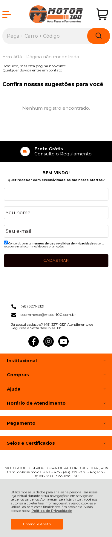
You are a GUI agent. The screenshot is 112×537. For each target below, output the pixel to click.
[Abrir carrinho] (102, 14)
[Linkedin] (78, 345)
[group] (56, 151)
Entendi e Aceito (37, 524)
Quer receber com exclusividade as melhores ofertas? (56, 180)
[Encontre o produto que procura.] (98, 36)
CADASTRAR (56, 260)
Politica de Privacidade (75, 243)
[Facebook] (33, 345)
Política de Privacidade (51, 511)
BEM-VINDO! (56, 172)
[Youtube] (63, 345)
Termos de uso (44, 243)
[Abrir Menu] (6, 14)
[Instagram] (48, 345)
